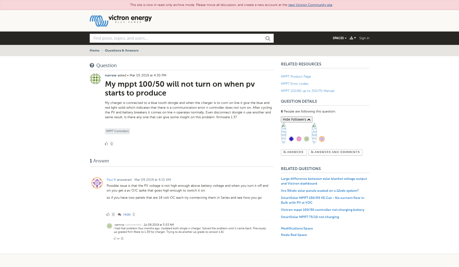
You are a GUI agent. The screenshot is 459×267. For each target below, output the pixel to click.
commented (133, 224)
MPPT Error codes (294, 84)
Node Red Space (294, 235)
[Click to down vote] (118, 238)
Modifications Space (297, 228)
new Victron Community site (310, 5)
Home (94, 50)
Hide (126, 214)
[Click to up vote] (115, 238)
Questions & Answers (121, 50)
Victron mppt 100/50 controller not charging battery (322, 210)
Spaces (339, 38)
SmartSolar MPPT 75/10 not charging (310, 217)
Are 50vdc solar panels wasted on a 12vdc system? (320, 190)
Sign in (364, 38)
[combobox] (182, 38)
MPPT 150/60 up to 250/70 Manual (307, 91)
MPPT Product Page (296, 77)
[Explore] (353, 38)
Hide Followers (295, 119)
